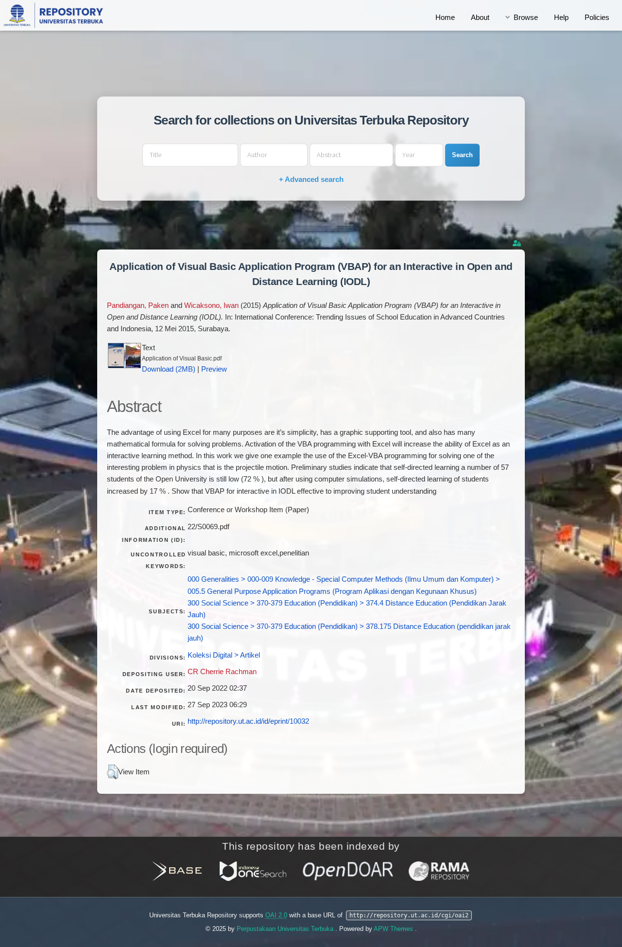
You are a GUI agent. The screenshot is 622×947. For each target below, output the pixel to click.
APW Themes (394, 928)
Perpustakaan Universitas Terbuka (286, 928)
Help (561, 17)
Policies (597, 17)
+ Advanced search (311, 180)
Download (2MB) (168, 369)
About (480, 17)
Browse (526, 17)
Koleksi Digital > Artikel (224, 655)
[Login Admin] (517, 243)
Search (462, 155)
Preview (214, 369)
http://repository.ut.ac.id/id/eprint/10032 (248, 721)
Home (445, 17)
